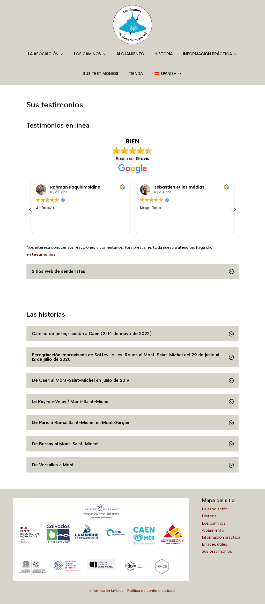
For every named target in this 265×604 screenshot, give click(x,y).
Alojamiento (130, 54)
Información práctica (207, 54)
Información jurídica (106, 590)
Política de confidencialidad (151, 590)
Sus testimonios (100, 73)
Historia (163, 54)
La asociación (43, 54)
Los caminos (87, 54)
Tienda (136, 73)
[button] (234, 209)
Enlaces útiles (214, 544)
